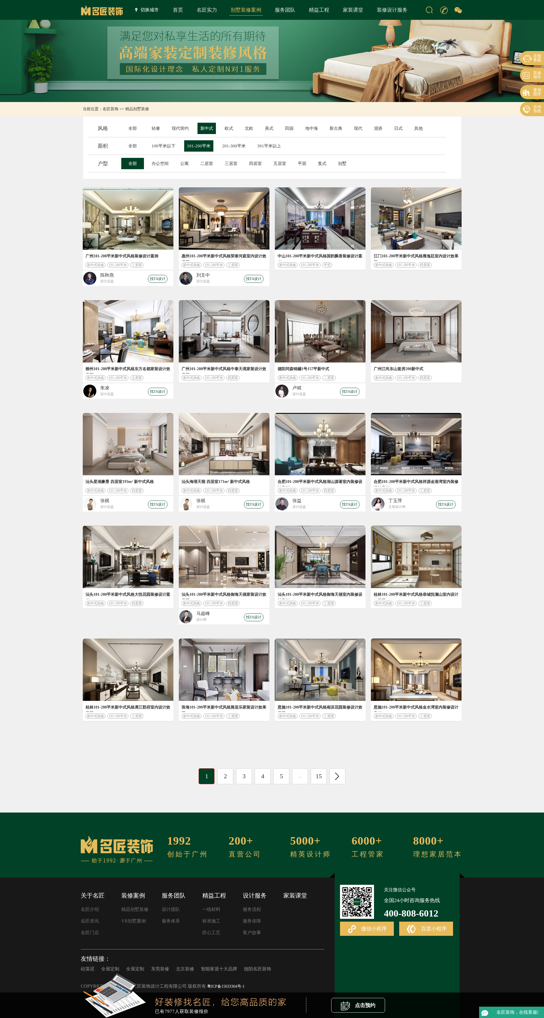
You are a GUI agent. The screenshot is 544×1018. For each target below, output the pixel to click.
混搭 (378, 128)
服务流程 (252, 909)
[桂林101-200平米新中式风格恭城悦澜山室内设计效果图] (416, 557)
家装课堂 (353, 10)
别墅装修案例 (246, 10)
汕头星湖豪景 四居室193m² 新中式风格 (120, 482)
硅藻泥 (87, 968)
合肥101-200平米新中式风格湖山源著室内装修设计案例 (320, 483)
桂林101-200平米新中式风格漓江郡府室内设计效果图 (128, 708)
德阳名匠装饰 (257, 968)
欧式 (229, 128)
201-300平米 (234, 146)
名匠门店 (90, 932)
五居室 (279, 163)
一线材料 (211, 909)
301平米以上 (269, 146)
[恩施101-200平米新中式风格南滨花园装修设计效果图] (320, 670)
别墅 (342, 163)
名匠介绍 (90, 909)
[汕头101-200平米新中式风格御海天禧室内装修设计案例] (320, 557)
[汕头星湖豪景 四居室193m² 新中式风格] (128, 444)
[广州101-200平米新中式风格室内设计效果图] (128, 218)
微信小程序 (373, 929)
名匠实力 (207, 10)
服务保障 (252, 921)
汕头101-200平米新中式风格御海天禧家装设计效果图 (224, 595)
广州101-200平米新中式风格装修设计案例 (122, 256)
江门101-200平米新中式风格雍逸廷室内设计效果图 (416, 257)
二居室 (206, 163)
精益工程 (319, 10)
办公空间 (160, 163)
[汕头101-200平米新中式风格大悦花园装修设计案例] (128, 557)
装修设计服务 (392, 10)
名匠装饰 (110, 109)
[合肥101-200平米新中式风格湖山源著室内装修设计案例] (320, 444)
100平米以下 (163, 146)
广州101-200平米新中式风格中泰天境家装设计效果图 (224, 370)
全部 (132, 128)
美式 (269, 128)
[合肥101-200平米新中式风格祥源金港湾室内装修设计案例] (416, 444)
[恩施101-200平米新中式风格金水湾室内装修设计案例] (416, 670)
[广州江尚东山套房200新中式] (416, 331)
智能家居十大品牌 (219, 968)
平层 (302, 163)
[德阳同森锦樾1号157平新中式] (320, 331)
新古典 (336, 128)
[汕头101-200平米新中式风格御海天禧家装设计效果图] (224, 557)
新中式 (206, 128)
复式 (322, 163)
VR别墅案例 (133, 921)
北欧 (249, 128)
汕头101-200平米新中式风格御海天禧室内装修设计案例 (320, 595)
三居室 (231, 163)
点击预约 (364, 1005)
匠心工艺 (211, 932)
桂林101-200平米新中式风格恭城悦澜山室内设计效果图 (416, 595)
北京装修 (185, 968)
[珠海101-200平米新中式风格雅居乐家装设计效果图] (224, 670)
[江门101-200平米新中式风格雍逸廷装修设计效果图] (416, 218)
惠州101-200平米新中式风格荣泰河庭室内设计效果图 (224, 257)
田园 (289, 128)
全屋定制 (110, 968)
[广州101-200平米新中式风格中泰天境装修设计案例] (224, 331)
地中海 (311, 128)
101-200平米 (199, 146)
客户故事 (252, 932)
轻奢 (156, 128)
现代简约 (180, 128)
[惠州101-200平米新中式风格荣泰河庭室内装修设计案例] (224, 218)
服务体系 (171, 921)
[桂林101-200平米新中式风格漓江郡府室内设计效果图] (128, 670)
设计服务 (255, 895)
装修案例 (133, 895)
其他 (418, 128)
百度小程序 (433, 929)
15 (319, 776)
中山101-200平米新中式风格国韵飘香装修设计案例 (320, 257)
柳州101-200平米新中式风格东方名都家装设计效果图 (128, 370)
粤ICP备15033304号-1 (226, 986)
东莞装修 (160, 968)
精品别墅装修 (137, 109)
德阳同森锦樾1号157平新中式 (303, 369)
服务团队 (285, 10)
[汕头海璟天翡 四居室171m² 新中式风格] (224, 444)
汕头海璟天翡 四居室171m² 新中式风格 (216, 482)
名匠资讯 (90, 921)
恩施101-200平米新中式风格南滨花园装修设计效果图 (320, 708)
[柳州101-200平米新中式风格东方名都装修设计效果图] (128, 331)
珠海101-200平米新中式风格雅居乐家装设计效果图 (224, 708)
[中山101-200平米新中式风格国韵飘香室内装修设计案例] (320, 218)
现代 (358, 128)
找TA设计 (157, 279)
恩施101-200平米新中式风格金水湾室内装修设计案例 (416, 708)
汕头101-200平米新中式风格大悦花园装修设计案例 (128, 595)
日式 (398, 128)
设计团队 (171, 909)
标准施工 (211, 921)
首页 (178, 10)
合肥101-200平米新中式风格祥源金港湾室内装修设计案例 (416, 483)
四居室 (255, 163)
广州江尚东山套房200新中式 (398, 369)
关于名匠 (93, 895)
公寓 (184, 163)
